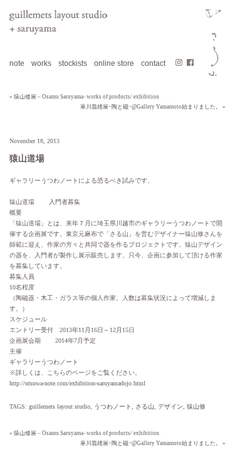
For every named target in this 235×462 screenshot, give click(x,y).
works (41, 63)
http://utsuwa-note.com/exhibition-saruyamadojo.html (77, 383)
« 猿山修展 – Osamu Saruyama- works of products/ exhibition (84, 97)
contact (153, 63)
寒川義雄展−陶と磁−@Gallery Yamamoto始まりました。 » (153, 107)
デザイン (170, 406)
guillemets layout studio (59, 406)
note (16, 63)
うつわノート (113, 406)
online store (114, 63)
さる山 (144, 406)
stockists (72, 63)
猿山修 (196, 406)
